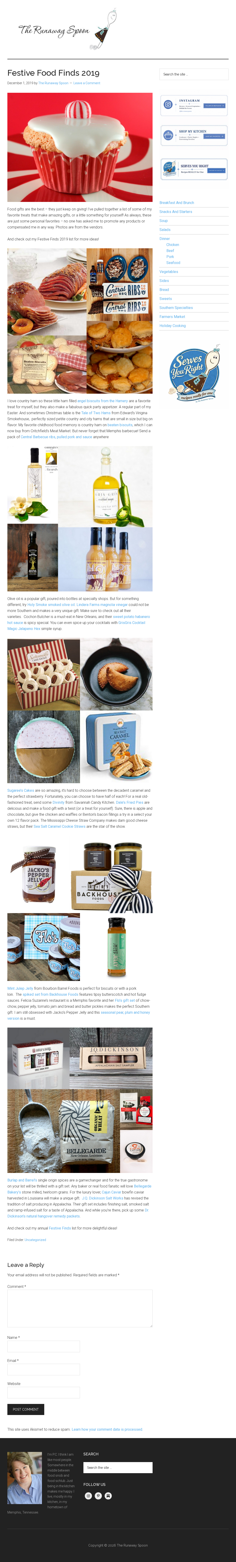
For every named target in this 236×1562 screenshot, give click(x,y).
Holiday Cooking (172, 326)
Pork (170, 257)
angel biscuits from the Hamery (102, 401)
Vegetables (168, 272)
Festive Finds (60, 1228)
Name (13, 1337)
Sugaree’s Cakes (20, 790)
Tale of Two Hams (96, 413)
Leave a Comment (87, 83)
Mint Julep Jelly (20, 988)
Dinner (164, 239)
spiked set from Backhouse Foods (50, 994)
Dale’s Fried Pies (129, 802)
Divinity (59, 802)
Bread (164, 290)
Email (13, 1360)
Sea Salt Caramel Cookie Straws (60, 826)
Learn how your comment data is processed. (107, 1429)
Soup (163, 221)
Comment (16, 1286)
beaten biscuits (120, 425)
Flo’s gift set (125, 1000)
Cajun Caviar (111, 1192)
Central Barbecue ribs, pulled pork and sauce (56, 437)
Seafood (173, 263)
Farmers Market (172, 317)
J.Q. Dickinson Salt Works (102, 1198)
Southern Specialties (176, 308)
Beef (170, 251)
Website (14, 1384)
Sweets (165, 299)
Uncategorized (35, 1240)
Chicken (172, 245)
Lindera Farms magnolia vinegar (102, 605)
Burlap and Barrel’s (22, 1180)
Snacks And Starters (175, 212)
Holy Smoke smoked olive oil (51, 605)
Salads (165, 230)
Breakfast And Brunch (176, 203)
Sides (164, 281)
